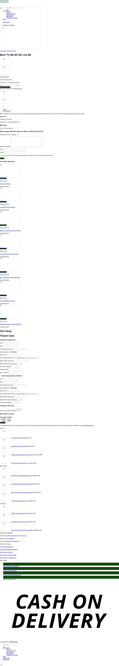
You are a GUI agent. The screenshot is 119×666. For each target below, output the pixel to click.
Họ (1, 346)
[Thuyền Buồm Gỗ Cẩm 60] (10, 294)
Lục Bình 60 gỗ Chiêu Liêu (7, 207)
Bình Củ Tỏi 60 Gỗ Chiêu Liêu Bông (10, 230)
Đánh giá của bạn (5, 134)
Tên (1, 149)
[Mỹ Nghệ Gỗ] (4, 1)
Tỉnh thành (3, 366)
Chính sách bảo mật (87, 425)
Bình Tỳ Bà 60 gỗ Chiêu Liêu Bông (10, 277)
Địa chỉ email (4, 372)
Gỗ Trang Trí (10, 652)
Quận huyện (4, 363)
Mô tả (4, 109)
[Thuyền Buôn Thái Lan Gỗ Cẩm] (10, 247)
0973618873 (10, 538)
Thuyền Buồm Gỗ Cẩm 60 (7, 301)
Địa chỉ (2, 355)
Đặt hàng (3, 422)
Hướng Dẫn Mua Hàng (6, 546)
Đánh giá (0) (6, 111)
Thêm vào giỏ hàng (5, 87)
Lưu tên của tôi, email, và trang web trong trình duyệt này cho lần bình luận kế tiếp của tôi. (27, 155)
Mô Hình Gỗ (9, 653)
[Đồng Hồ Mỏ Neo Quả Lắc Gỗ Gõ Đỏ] (10, 317)
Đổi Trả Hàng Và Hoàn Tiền (8, 558)
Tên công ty (6, 349)
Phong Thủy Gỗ (11, 51)
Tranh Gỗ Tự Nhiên (12, 655)
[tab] (61, 109)
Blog (4, 656)
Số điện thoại (4, 369)
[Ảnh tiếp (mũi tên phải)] (2, 665)
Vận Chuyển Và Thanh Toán (8, 555)
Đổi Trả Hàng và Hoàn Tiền (11, 566)
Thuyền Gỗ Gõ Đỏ (5, 184)
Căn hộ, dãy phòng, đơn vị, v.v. (12, 358)
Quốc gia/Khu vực (5, 352)
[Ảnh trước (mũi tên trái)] (0, 665)
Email (2, 152)
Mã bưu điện (6, 361)
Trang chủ (3, 51)
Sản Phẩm (6, 648)
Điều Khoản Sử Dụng (6, 552)
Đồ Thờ (8, 649)
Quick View (3, 178)
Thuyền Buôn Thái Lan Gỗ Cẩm (9, 254)
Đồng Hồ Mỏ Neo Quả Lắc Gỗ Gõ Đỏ (10, 324)
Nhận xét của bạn (5, 146)
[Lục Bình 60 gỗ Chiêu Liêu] (7, 74)
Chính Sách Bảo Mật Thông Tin (9, 549)
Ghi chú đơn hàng (8, 410)
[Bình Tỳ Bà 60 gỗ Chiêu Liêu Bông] (10, 270)
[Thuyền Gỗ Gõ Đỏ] (10, 177)
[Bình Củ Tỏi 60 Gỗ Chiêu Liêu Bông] (7, 66)
